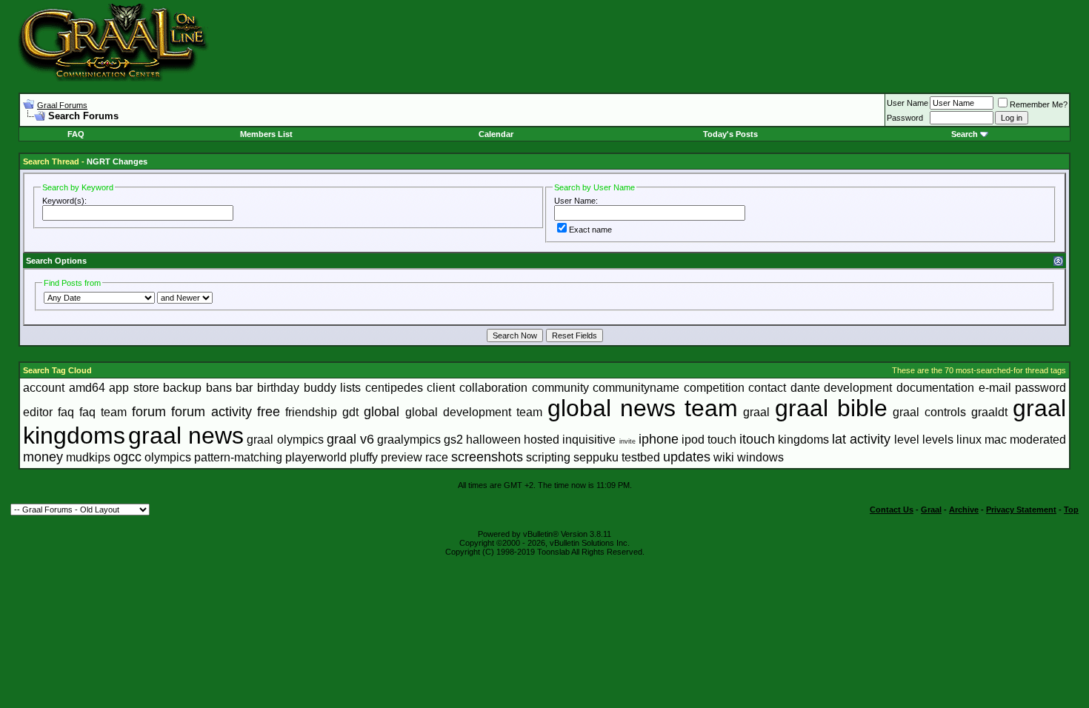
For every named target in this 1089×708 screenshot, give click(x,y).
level (906, 439)
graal (756, 412)
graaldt (989, 412)
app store (134, 387)
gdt (350, 412)
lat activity (861, 439)
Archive (964, 509)
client (441, 387)
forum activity (211, 411)
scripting (548, 457)
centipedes (394, 387)
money (43, 457)
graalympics (409, 439)
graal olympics (285, 439)
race (436, 457)
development (858, 387)
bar (244, 387)
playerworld (316, 457)
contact (767, 387)
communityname (636, 387)
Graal (931, 509)
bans (219, 387)
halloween (493, 439)
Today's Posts (730, 134)
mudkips (88, 457)
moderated (1038, 439)
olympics (167, 457)
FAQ (75, 134)
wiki (723, 457)
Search (964, 134)
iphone (659, 439)
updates (686, 457)
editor (38, 412)
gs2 (453, 439)
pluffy (364, 457)
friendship (311, 412)
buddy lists (333, 387)
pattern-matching (238, 457)
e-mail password (1023, 387)
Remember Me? (1039, 104)
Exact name (590, 229)
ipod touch (709, 439)
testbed (641, 457)
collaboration (493, 387)
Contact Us (891, 509)
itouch (757, 439)
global (381, 411)
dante (805, 387)
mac (996, 439)
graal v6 (350, 439)
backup (182, 387)
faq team (103, 412)
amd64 (87, 387)
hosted (541, 439)
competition (714, 387)
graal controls (929, 412)
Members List (266, 134)
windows (760, 457)
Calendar (496, 134)
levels (937, 439)
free (268, 411)
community (560, 387)
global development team (473, 412)
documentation (935, 387)
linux (969, 439)
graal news (186, 435)
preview (401, 457)
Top (1071, 509)
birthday (278, 387)
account (43, 387)
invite (627, 441)
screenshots (487, 457)
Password (905, 117)
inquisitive (589, 439)
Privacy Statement (1021, 509)
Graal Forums (62, 105)
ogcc (127, 457)
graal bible (831, 408)
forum (149, 411)
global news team (642, 408)
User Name (907, 102)
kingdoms (803, 439)
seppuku (596, 457)
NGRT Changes (117, 161)
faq (66, 412)
